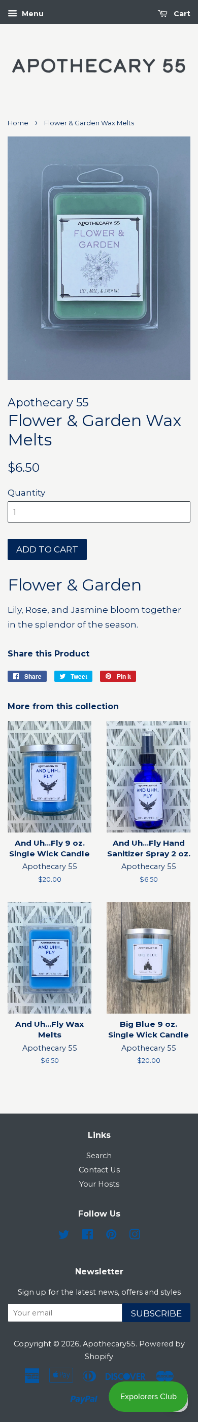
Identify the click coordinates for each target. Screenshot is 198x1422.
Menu (32, 13)
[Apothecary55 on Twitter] (64, 1236)
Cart (181, 13)
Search (99, 1155)
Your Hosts (99, 1184)
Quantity (26, 493)
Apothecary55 (109, 1343)
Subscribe (156, 1313)
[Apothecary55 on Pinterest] (111, 1236)
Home (18, 123)
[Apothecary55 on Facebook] (87, 1236)
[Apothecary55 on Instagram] (134, 1236)
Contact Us (99, 1169)
